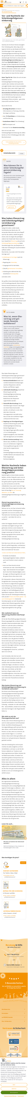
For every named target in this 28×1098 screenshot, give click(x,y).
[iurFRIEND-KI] (20, 2)
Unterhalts (14, 262)
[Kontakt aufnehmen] (23, 2)
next (25, 838)
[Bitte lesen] (4, 2)
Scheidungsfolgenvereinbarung (10, 243)
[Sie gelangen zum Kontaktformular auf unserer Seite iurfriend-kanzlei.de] (6, 868)
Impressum (21, 1096)
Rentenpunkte (14, 274)
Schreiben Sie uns (9, 875)
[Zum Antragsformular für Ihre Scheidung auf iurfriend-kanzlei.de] (6, 888)
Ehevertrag (14, 241)
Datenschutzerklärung (10, 1096)
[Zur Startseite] (7, 2)
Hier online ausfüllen (10, 895)
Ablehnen (14, 1088)
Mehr (14, 1084)
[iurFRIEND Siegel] (14, 1034)
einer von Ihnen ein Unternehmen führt (14, 553)
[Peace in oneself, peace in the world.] (3, 976)
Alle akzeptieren (14, 1092)
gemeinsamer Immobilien (15, 268)
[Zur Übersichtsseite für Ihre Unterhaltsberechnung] (6, 908)
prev (2, 838)
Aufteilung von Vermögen (10, 257)
